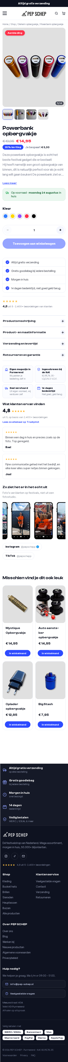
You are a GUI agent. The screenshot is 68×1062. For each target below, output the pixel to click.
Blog (5, 936)
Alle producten (11, 913)
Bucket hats (10, 886)
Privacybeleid (10, 957)
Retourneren (43, 897)
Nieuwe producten (13, 947)
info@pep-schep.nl (22, 984)
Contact (41, 886)
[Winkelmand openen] (63, 13)
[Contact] (23, 856)
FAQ (33, 1055)
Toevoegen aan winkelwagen (34, 243)
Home (5, 24)
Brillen (6, 892)
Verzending (43, 892)
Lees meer (10, 183)
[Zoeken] (56, 13)
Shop (13, 24)
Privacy (24, 1055)
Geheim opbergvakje (28, 24)
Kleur (7, 208)
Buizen (7, 908)
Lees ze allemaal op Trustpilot (21, 421)
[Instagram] (6, 856)
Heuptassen (10, 902)
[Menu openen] (5, 13)
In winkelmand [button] (17, 653)
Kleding (7, 881)
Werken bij (9, 941)
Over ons (8, 931)
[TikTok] (14, 856)
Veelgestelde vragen (48, 881)
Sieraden (8, 897)
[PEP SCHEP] (34, 13)
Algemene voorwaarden (17, 952)
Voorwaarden (10, 1055)
